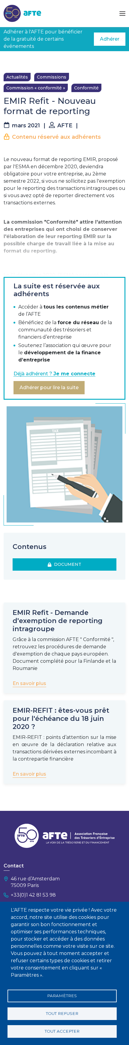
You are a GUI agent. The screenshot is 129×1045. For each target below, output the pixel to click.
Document (66, 564)
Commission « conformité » (35, 88)
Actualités (17, 77)
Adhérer (109, 39)
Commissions (51, 77)
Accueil (11, 60)
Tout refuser (62, 1013)
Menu (122, 14)
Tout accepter (62, 1031)
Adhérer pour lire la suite (49, 387)
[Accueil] (22, 13)
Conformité (86, 88)
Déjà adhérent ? (54, 374)
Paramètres (62, 995)
